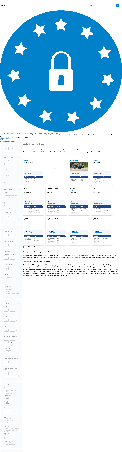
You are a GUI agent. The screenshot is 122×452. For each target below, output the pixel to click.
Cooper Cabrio (27, 160)
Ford (26, 218)
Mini (25, 159)
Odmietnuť (2, 139)
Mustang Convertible (74, 219)
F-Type (94, 219)
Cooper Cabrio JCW (74, 160)
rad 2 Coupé (95, 160)
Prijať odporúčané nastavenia (7, 141)
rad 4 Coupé (26, 190)
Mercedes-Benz (52, 189)
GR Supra (72, 190)
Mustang (26, 219)
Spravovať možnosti (5, 138)
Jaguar (95, 218)
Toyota (72, 189)
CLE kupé (49, 190)
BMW (94, 159)
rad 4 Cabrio (95, 190)
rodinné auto (28, 152)
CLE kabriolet (50, 219)
